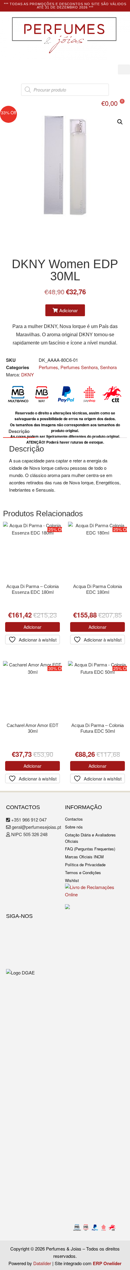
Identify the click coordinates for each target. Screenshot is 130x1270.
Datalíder (42, 1263)
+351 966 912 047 (28, 819)
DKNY (27, 374)
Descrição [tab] (19, 431)
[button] (124, 69)
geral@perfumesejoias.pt (36, 827)
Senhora (108, 367)
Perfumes (48, 367)
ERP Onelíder (107, 1263)
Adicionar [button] (32, 627)
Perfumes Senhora (79, 367)
